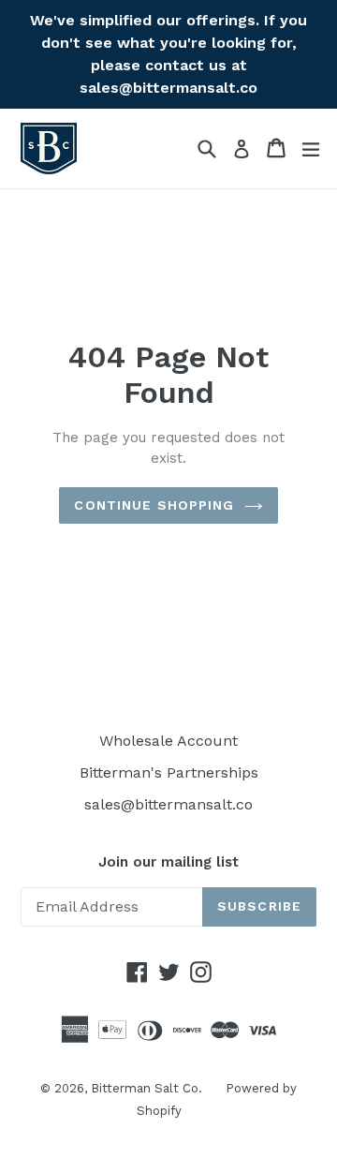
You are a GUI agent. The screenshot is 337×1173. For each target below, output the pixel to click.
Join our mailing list (168, 862)
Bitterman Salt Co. (146, 1088)
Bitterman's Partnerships (169, 772)
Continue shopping (154, 504)
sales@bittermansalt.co (168, 804)
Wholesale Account (168, 741)
